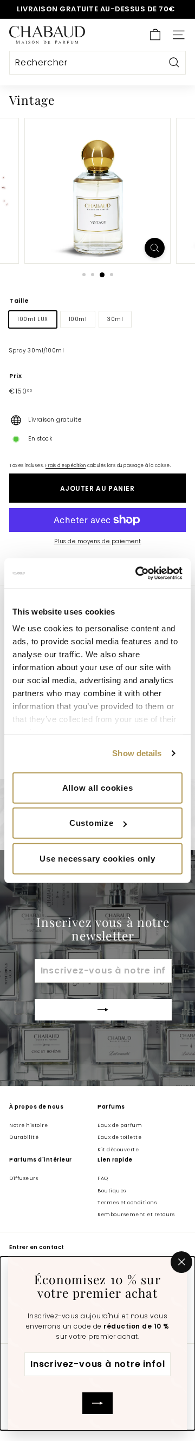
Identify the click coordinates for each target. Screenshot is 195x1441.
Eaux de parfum (120, 1125)
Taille (19, 300)
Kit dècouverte (118, 1149)
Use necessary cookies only (97, 858)
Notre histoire (28, 1125)
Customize (91, 823)
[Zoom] (155, 248)
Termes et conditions (127, 1202)
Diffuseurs (23, 1178)
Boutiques (112, 1191)
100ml (78, 319)
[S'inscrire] (97, 1403)
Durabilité (23, 1137)
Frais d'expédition (66, 465)
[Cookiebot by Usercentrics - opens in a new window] (138, 573)
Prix (15, 375)
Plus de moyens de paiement (97, 541)
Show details (136, 753)
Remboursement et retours (136, 1214)
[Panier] (155, 35)
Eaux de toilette (119, 1137)
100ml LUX (32, 319)
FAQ (103, 1178)
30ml (115, 319)
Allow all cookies (97, 787)
